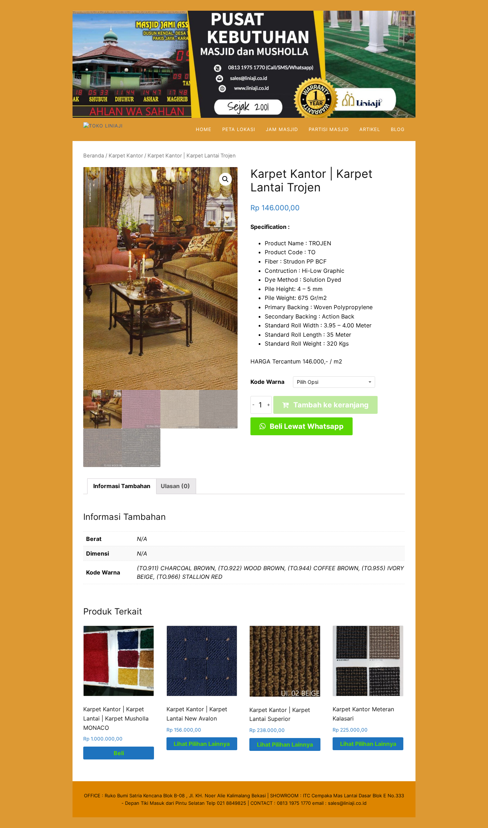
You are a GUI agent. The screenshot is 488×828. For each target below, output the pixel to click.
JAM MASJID (282, 129)
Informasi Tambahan (121, 486)
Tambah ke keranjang (331, 405)
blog (398, 129)
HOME (203, 129)
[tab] (121, 486)
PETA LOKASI (238, 129)
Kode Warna (267, 381)
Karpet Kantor (126, 155)
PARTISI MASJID (329, 129)
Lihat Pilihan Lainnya (202, 743)
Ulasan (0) (175, 486)
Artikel (369, 129)
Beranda (93, 155)
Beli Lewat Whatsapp (306, 426)
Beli (119, 753)
